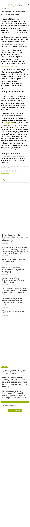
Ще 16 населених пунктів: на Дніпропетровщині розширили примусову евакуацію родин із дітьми (13, 302)
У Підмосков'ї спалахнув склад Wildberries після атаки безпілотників (15, 312)
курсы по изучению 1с (8, 66)
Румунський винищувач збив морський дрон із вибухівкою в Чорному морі (13, 270)
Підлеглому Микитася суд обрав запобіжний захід (13, 260)
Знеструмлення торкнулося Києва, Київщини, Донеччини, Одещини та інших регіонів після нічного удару (14, 290)
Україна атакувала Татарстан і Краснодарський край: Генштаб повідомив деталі (13, 280)
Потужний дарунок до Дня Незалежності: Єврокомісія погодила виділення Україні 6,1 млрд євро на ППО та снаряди (15, 238)
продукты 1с (9, 123)
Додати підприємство (15, 410)
